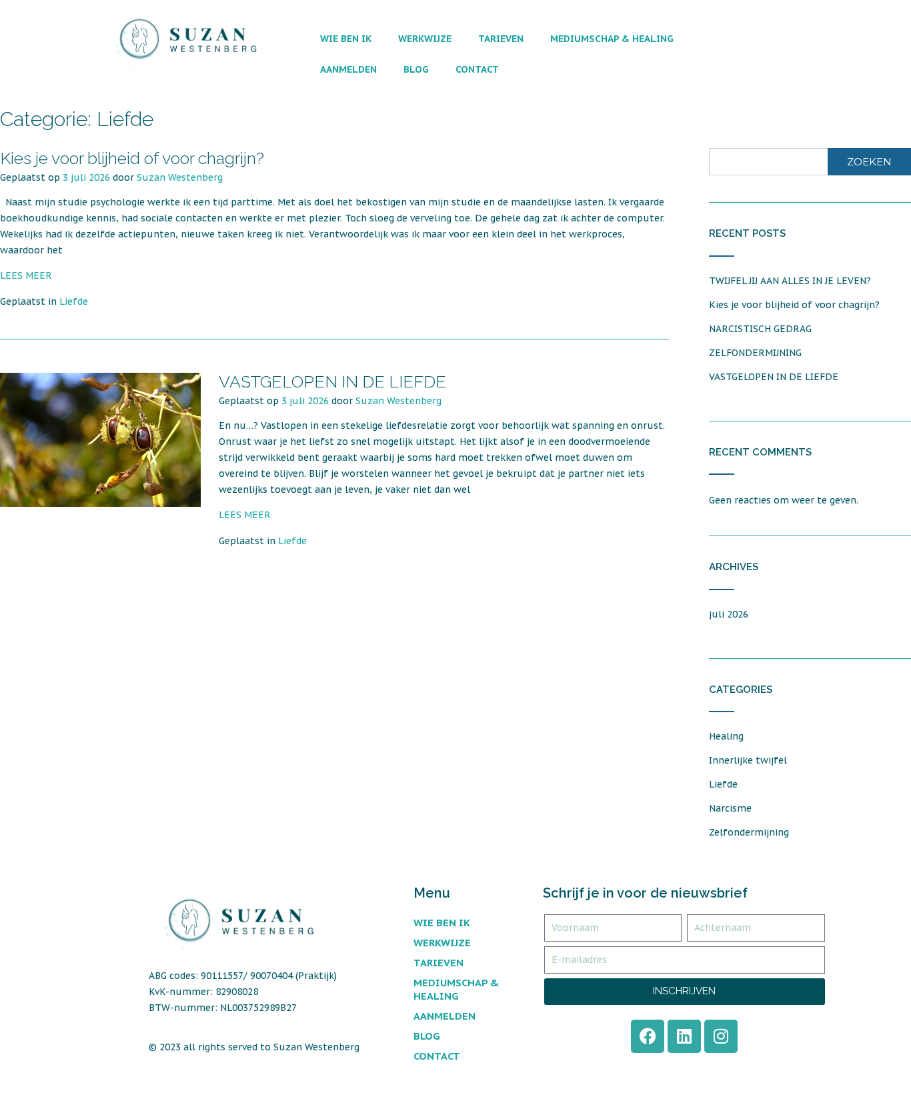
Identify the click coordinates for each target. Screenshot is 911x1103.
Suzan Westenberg (180, 177)
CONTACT (477, 69)
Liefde (73, 301)
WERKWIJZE (424, 39)
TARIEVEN (501, 39)
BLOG (416, 69)
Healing (726, 736)
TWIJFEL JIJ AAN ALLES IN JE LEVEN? (790, 281)
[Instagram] (721, 1036)
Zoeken (869, 161)
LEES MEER (26, 275)
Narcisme (730, 808)
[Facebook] (647, 1036)
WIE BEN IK (345, 39)
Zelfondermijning (749, 832)
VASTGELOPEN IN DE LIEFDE (332, 381)
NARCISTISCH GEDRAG (760, 329)
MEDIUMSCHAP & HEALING (612, 39)
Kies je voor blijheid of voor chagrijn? (132, 158)
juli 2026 (728, 614)
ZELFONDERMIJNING (755, 353)
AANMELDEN (348, 69)
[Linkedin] (684, 1036)
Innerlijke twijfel (748, 760)
